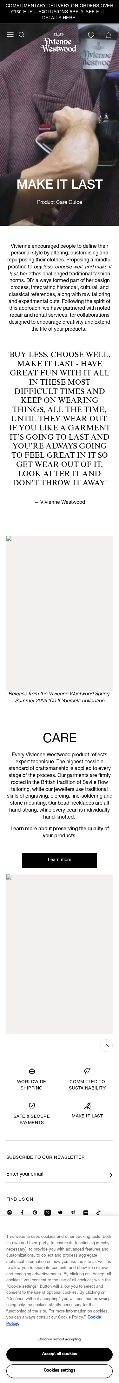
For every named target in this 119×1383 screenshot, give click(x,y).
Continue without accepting (59, 1339)
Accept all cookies (59, 1354)
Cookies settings (60, 1371)
